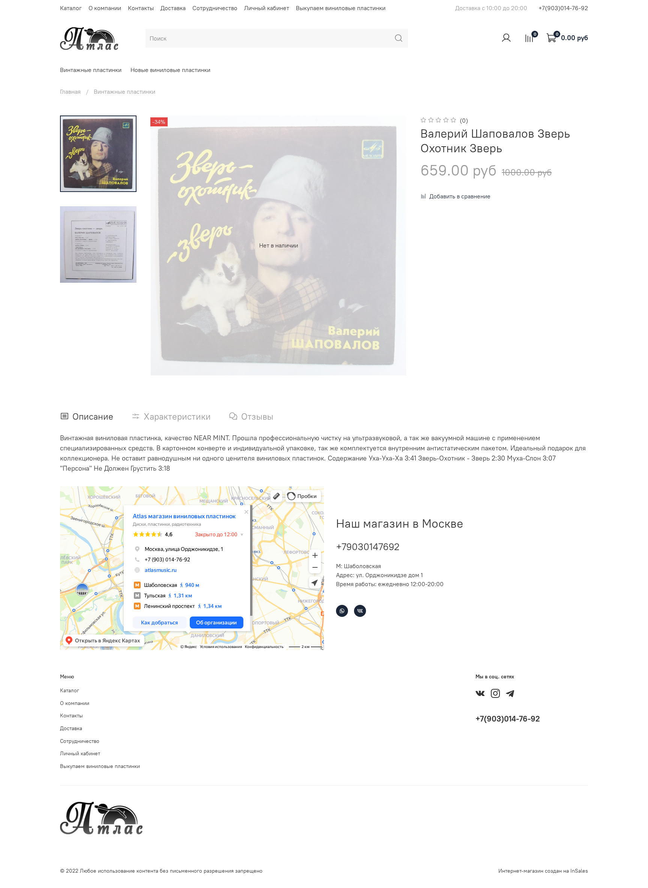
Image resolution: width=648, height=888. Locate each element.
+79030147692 (367, 546)
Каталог (71, 8)
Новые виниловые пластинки (170, 70)
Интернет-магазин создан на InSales (543, 870)
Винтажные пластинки (91, 70)
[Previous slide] (163, 245)
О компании (104, 8)
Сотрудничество (214, 8)
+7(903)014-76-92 (563, 8)
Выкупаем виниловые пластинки (341, 8)
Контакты (141, 8)
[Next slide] (393, 245)
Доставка (173, 8)
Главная (70, 91)
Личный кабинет (266, 8)
